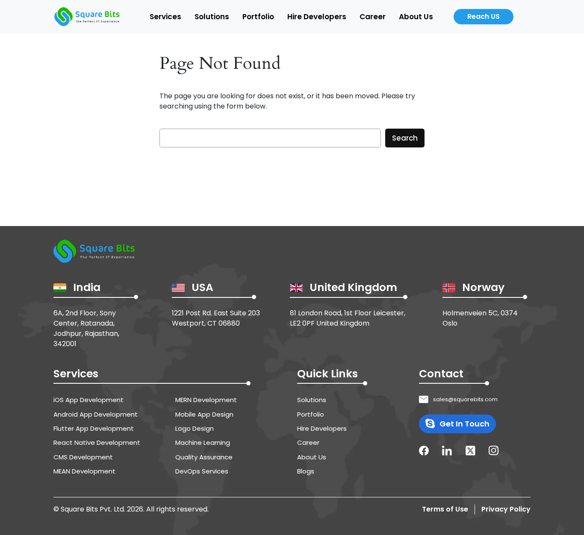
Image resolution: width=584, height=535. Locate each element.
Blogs (305, 471)
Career (373, 17)
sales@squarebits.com (465, 399)
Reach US (483, 16)
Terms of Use (445, 509)
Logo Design (194, 428)
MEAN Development (84, 471)
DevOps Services (201, 471)
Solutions (212, 17)
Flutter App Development (93, 428)
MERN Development (206, 399)
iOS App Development (88, 399)
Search (405, 138)
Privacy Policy (506, 509)
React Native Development (96, 442)
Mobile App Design (204, 414)
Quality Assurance (204, 457)
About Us (416, 17)
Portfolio (258, 17)
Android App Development (95, 414)
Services (165, 17)
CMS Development (83, 457)
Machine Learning (202, 442)
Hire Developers (316, 17)
